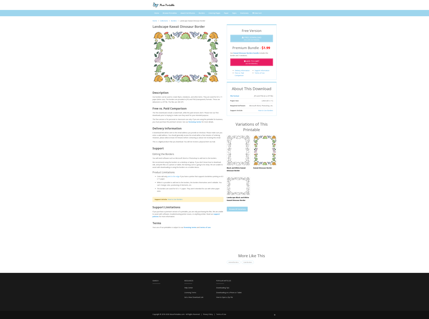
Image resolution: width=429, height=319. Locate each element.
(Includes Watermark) (252, 38)
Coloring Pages (214, 13)
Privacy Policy (208, 314)
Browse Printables (170, 13)
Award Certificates (188, 13)
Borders (202, 13)
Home (156, 13)
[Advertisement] (252, 234)
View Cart (258, 13)
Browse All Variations (237, 209)
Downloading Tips (222, 288)
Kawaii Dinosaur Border (262, 168)
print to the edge (173, 176)
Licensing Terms (190, 292)
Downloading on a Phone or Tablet (229, 292)
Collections (164, 21)
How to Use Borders (175, 199)
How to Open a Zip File (224, 297)
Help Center (188, 288)
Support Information (262, 70)
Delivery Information (242, 70)
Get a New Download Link (193, 297)
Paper (226, 13)
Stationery (244, 13)
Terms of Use (260, 73)
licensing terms (195, 122)
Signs (234, 13)
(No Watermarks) (252, 62)
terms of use (205, 227)
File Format (234, 96)
